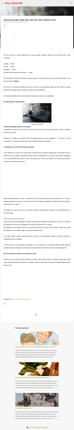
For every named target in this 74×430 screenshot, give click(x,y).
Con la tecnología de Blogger (38, 427)
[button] (5, 26)
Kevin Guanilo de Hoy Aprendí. (21, 299)
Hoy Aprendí (13, 3)
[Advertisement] (37, 41)
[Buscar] (25, 3)
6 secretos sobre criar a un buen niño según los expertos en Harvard (35, 347)
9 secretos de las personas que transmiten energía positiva (32, 377)
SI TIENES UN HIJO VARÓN (23, 408)
